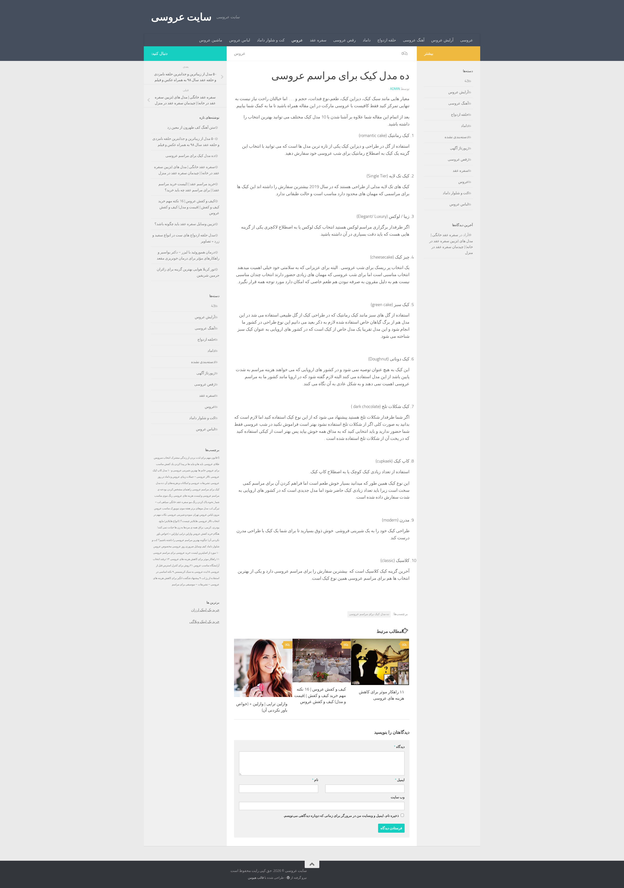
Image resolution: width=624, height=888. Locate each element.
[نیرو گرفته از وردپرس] (288, 877)
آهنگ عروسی (413, 40)
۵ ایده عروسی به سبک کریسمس (192, 571)
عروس (297, 40)
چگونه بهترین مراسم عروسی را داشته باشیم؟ (182, 540)
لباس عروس (239, 40)
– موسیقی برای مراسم (184, 584)
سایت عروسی (181, 17)
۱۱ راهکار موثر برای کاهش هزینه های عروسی (194, 559)
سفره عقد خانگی (178, 502)
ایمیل (400, 780)
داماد (366, 40)
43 (213, 306)
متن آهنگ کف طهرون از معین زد (191, 127)
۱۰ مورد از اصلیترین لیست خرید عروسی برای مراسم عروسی (186, 552)
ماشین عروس (210, 40)
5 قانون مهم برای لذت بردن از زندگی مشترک (195, 457)
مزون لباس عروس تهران (206, 514)
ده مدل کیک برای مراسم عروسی (369, 614)
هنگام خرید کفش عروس (206, 533)
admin (395, 89)
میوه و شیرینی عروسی (179, 514)
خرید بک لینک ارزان (205, 610)
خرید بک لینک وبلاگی (204, 621)
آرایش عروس (442, 40)
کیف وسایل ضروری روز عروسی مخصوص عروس (179, 546)
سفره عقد (318, 40)
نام (315, 780)
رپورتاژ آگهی (205, 373)
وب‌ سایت (398, 797)
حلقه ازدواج (386, 40)
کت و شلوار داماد (271, 40)
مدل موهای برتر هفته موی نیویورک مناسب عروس (181, 508)
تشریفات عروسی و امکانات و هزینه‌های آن (187, 483)
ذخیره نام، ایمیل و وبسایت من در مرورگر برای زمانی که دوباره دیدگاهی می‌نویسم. (341, 816)
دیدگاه (399, 747)
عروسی (466, 40)
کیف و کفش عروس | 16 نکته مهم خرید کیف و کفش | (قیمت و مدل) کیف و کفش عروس (320, 695)
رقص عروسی (344, 40)
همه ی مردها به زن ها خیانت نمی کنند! (177, 527)
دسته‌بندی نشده (203, 362)
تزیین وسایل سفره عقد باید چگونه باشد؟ (185, 224)
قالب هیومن (256, 877)
